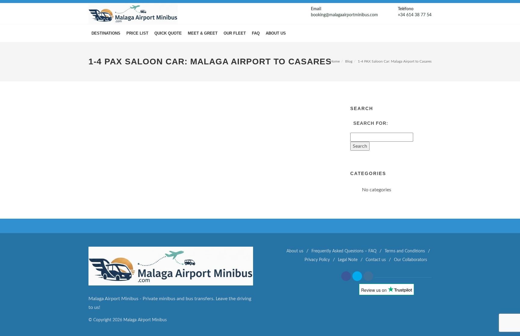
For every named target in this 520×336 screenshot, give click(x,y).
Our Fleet (235, 33)
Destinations (105, 33)
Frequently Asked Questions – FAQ (343, 251)
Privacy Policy (317, 260)
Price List (137, 33)
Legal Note (348, 260)
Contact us (376, 260)
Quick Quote (168, 33)
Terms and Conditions (405, 251)
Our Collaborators (410, 260)
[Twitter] (357, 276)
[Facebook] (346, 276)
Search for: (370, 123)
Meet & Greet (203, 33)
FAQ (256, 33)
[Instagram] (368, 276)
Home (335, 61)
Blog (348, 61)
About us (276, 33)
